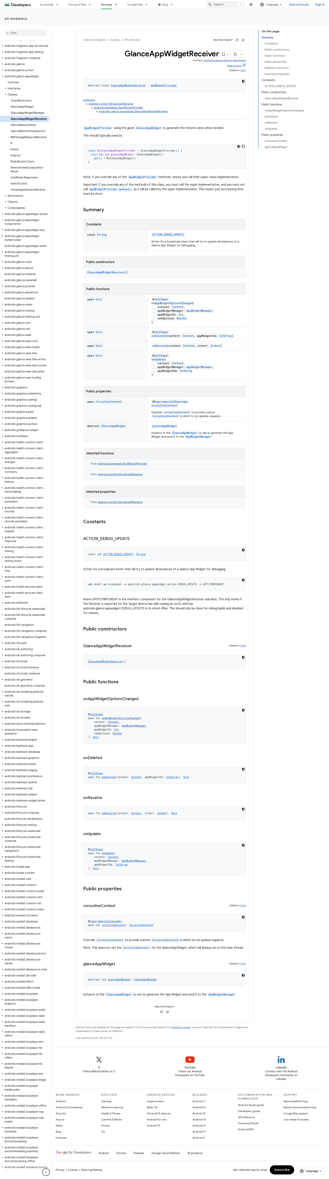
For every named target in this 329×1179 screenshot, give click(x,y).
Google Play (135, 4)
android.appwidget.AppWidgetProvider (118, 107)
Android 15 (199, 1113)
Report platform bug (295, 1101)
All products (195, 1153)
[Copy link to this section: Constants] (109, 522)
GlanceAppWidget (148, 128)
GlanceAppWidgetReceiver (128, 85)
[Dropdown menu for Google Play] (148, 4)
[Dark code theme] (243, 81)
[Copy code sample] (243, 146)
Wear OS (152, 1107)
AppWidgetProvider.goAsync (110, 189)
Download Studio (248, 1123)
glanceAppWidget (164, 426)
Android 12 (199, 1131)
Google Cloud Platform (166, 1153)
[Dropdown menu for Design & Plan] (91, 4)
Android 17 (199, 1101)
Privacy (105, 1125)
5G (103, 1131)
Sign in (319, 4)
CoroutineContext (109, 401)
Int (180, 314)
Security (61, 1113)
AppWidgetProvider (164, 85)
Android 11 (198, 1137)
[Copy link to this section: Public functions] (122, 682)
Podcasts (61, 1137)
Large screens (155, 1101)
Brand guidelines (91, 1169)
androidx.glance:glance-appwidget (225, 60)
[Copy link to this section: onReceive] (106, 798)
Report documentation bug (299, 1107)
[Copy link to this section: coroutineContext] (119, 906)
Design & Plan (77, 4)
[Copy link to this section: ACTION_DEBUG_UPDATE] (133, 539)
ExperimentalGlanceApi (171, 401)
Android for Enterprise (69, 1107)
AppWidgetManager (199, 310)
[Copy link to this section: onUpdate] (104, 834)
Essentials (47, 4)
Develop (106, 4)
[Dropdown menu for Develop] (117, 4)
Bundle (182, 318)
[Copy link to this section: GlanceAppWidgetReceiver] (136, 646)
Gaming (106, 1101)
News (59, 1125)
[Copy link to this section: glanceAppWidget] (119, 964)
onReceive (159, 345)
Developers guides (249, 1111)
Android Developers (94, 39)
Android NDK (246, 1129)
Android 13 (198, 1125)
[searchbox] (26, 33)
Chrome (121, 1153)
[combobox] (225, 4)
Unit (99, 299)
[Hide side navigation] (46, 1172)
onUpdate (158, 359)
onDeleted (158, 336)
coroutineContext (164, 405)
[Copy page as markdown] (235, 54)
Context (177, 307)
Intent (215, 345)
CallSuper (161, 299)
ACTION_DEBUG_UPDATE (168, 234)
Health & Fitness (110, 1113)
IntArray (225, 336)
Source (60, 1119)
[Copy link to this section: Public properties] (125, 889)
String (102, 234)
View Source (234, 65)
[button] (25, 46)
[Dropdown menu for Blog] (173, 4)
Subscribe (282, 1170)
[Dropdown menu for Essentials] (59, 4)
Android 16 (199, 1107)
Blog (165, 4)
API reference (16, 19)
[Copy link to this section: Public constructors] (130, 629)
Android (61, 1101)
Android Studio (299, 4)
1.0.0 (243, 70)
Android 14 (199, 1119)
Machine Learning (112, 1107)
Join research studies (296, 1119)
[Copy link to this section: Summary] (108, 210)
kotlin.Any (89, 100)
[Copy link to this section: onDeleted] (106, 758)
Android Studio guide (251, 1105)
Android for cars (157, 1119)
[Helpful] (237, 40)
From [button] (119, 463)
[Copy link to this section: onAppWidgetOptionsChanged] (142, 699)
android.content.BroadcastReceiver (111, 104)
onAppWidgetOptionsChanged (172, 303)
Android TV (153, 1125)
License (73, 1169)
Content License (181, 1027)
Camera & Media (111, 1119)
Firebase (138, 1153)
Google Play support (295, 1113)
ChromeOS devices (158, 1113)
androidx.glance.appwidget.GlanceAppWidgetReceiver (133, 111)
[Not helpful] (243, 40)
